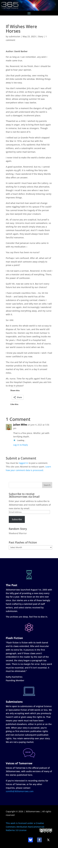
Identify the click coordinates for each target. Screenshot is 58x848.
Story (40, 36)
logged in (23, 463)
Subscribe (17, 519)
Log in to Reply (20, 444)
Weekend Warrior (18, 533)
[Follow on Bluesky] (30, 839)
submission (14, 36)
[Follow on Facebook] (39, 839)
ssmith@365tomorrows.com (19, 791)
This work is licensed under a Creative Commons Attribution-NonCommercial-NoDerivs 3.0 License (25, 827)
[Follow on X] (48, 839)
